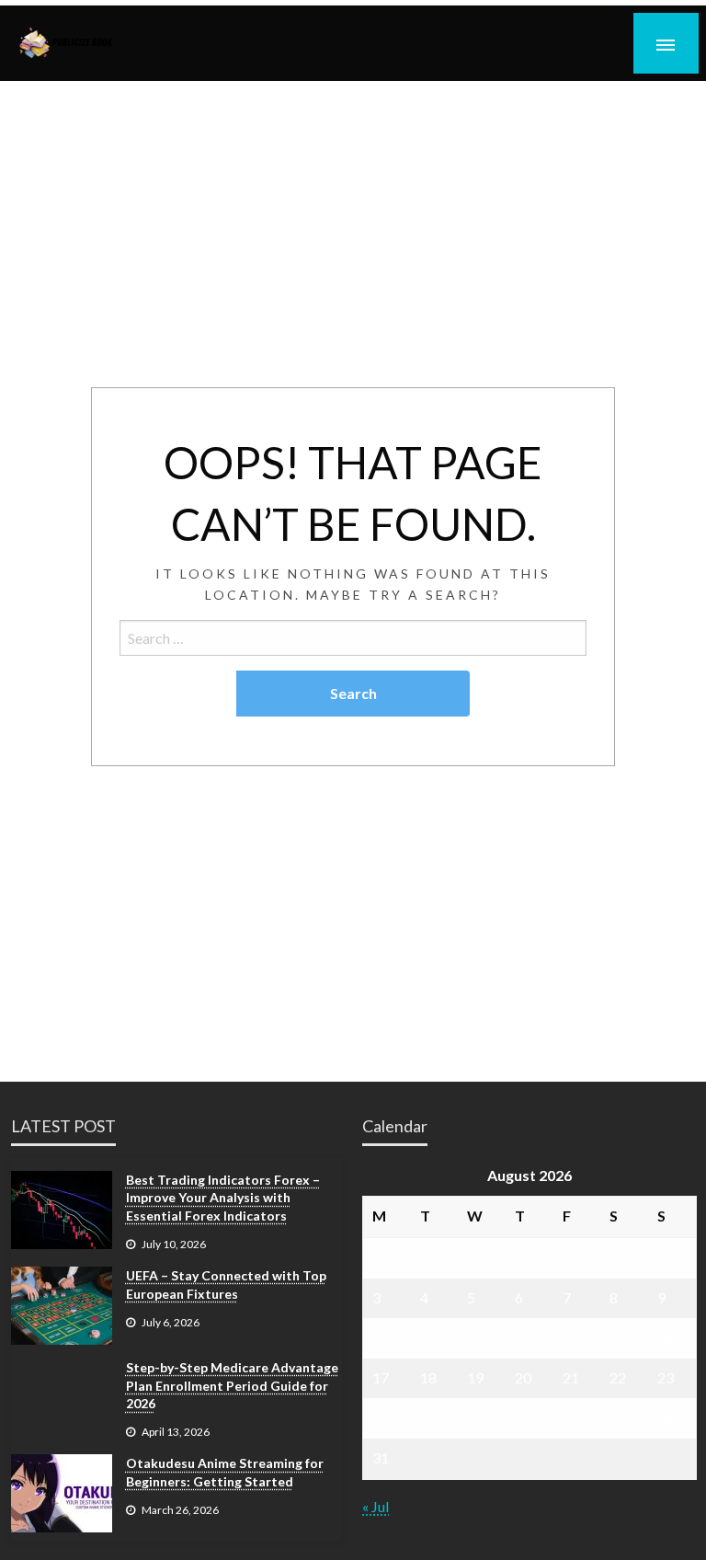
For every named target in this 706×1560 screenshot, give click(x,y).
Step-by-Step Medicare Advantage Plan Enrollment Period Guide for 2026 (232, 1385)
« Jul (375, 1506)
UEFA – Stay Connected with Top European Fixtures (226, 1285)
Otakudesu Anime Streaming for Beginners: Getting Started (225, 1472)
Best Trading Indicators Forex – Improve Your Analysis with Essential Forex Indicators (223, 1197)
